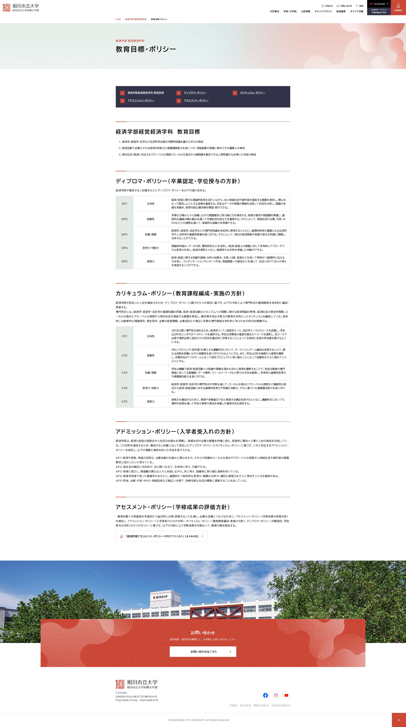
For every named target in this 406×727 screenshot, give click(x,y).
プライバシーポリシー (281, 705)
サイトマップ (245, 705)
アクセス (233, 705)
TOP (118, 19)
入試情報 (305, 11)
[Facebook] (265, 695)
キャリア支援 (356, 11)
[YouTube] (286, 695)
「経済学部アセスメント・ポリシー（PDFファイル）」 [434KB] (162, 536)
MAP (153, 696)
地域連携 (341, 11)
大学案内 (274, 11)
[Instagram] (276, 695)
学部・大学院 (290, 11)
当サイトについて (261, 705)
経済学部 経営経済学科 (136, 19)
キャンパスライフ (323, 11)
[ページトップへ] (399, 720)
